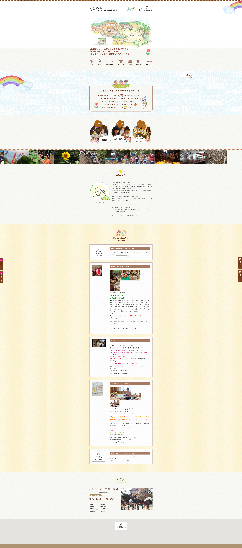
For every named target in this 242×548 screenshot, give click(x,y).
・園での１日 (92, 511)
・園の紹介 (91, 506)
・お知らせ (102, 509)
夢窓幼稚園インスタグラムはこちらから (119, 434)
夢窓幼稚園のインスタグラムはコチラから (129, 309)
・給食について (103, 506)
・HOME (91, 504)
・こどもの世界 (103, 508)
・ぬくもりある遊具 (93, 509)
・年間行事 (102, 504)
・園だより (102, 511)
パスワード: (113, 255)
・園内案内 (91, 508)
